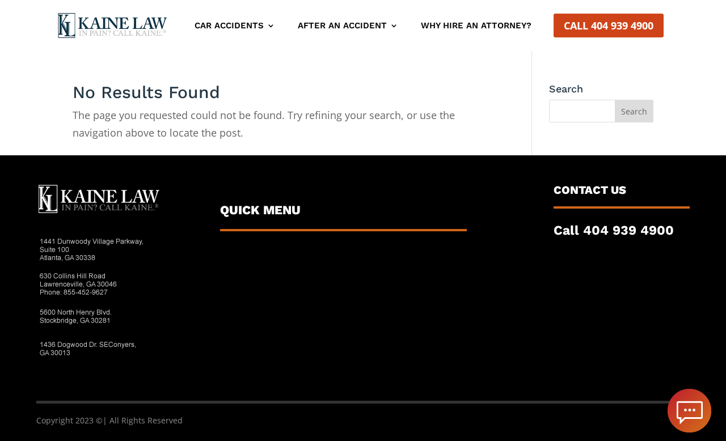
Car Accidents (229, 26)
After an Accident (342, 26)
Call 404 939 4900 (608, 25)
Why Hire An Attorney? (476, 26)
